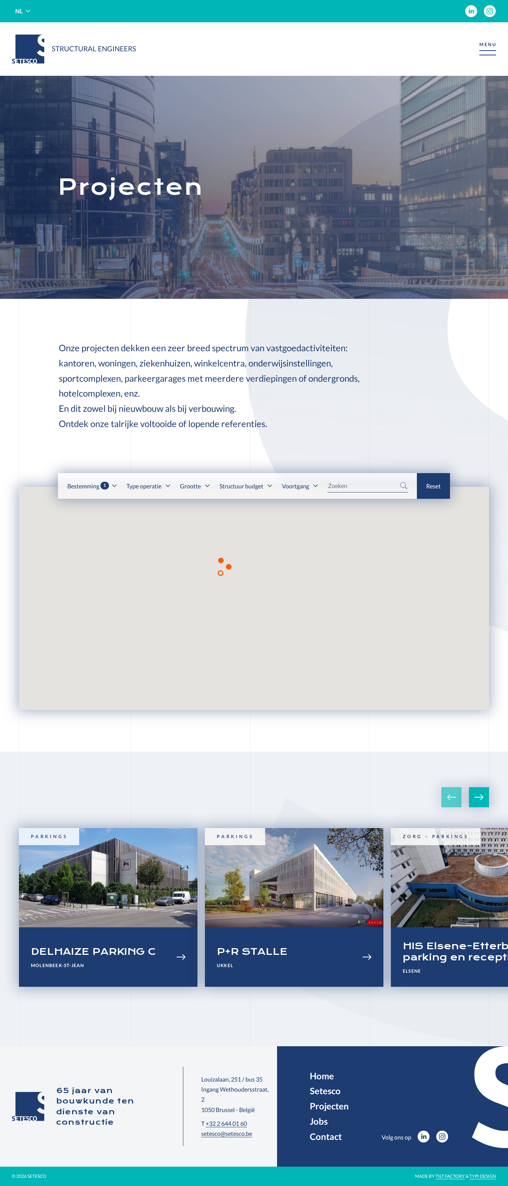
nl (19, 10)
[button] (487, 49)
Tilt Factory (450, 1176)
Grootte (191, 485)
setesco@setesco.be (226, 1133)
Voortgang (296, 485)
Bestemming (86, 485)
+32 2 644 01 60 (226, 1123)
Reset (433, 485)
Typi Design (482, 1176)
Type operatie (144, 485)
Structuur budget (241, 485)
